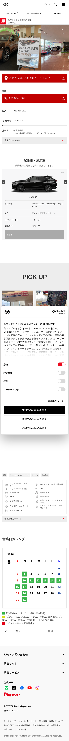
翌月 (50, 631)
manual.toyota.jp (43, 328)
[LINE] (6, 687)
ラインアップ (12, 13)
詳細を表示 (53, 401)
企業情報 (8, 729)
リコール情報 (20, 729)
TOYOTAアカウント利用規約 (17, 725)
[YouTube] (29, 687)
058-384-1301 (17, 98)
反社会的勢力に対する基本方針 (47, 725)
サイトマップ (10, 721)
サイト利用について (27, 721)
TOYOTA (6, 4)
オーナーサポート (33, 13)
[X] (14, 687)
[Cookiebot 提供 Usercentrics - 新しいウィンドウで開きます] (51, 312)
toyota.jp (26, 328)
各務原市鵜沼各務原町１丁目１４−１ (30, 78)
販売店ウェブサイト (13, 519)
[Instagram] (37, 687)
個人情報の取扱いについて (51, 721)
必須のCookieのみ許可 (34, 428)
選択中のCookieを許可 (34, 419)
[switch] (61, 373)
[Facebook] (21, 687)
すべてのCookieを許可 (34, 410)
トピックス (58, 13)
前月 (18, 631)
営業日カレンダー (12, 140)
